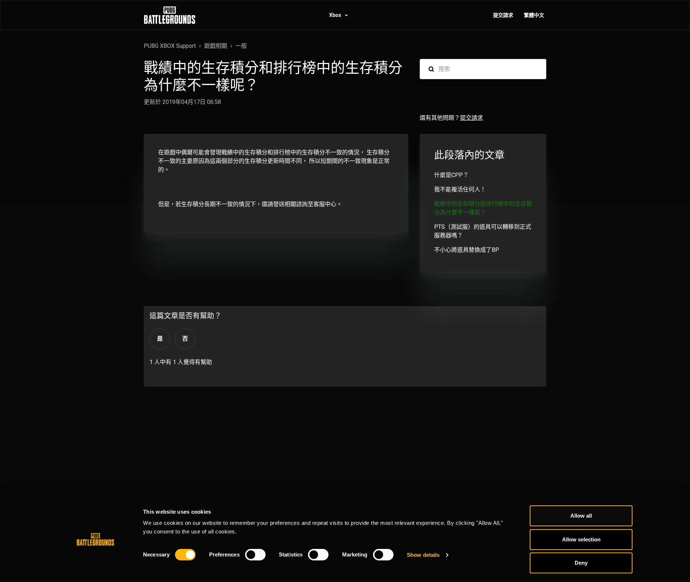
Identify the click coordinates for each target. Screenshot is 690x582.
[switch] (255, 554)
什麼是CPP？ (451, 175)
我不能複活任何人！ (460, 189)
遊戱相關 (215, 45)
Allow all (581, 516)
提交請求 (503, 15)
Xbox (335, 15)
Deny (581, 563)
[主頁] (170, 15)
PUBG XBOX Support (170, 45)
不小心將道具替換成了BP (466, 249)
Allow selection (581, 539)
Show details (423, 555)
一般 (241, 45)
